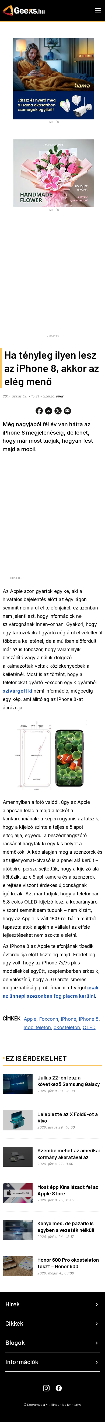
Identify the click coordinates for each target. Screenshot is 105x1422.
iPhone (68, 1019)
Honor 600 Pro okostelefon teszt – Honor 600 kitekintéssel (68, 1266)
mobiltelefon (37, 1027)
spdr (60, 396)
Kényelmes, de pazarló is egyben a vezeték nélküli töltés (65, 1230)
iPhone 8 (89, 1019)
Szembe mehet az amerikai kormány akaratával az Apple (68, 1157)
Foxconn (48, 1019)
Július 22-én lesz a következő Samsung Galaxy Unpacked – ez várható (68, 1084)
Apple (30, 1019)
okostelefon (67, 1027)
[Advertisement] (52, 280)
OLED (89, 1027)
